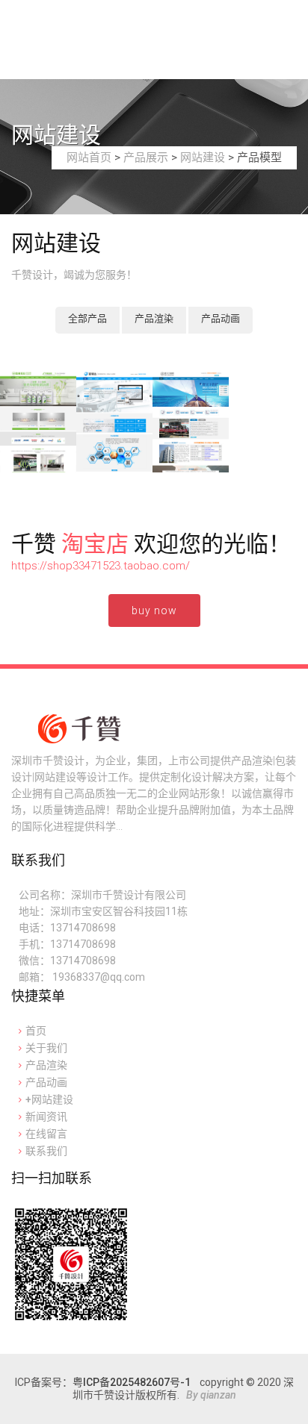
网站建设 (202, 157)
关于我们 (46, 1048)
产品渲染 (154, 318)
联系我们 (46, 1151)
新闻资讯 (46, 1116)
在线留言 (46, 1134)
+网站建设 (49, 1099)
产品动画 (220, 318)
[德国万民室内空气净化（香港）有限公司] (38, 421)
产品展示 (145, 157)
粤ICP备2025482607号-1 (132, 1382)
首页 (35, 1031)
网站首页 (89, 157)
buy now (154, 610)
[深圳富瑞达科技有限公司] (114, 421)
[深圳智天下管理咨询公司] (191, 421)
